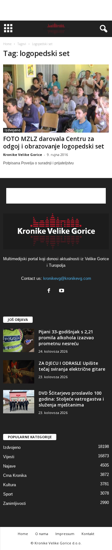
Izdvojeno (13, 130)
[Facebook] (50, 291)
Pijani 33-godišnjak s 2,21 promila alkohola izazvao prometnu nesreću (66, 337)
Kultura (9, 484)
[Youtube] (62, 291)
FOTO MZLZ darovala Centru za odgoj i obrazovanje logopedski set (53, 142)
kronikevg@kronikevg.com (67, 278)
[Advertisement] (56, 10)
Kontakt (88, 533)
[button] (102, 29)
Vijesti (8, 456)
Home (7, 44)
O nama (41, 533)
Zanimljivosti (14, 503)
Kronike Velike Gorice (22, 154)
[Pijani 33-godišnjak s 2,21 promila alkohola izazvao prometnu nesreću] (18, 340)
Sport (8, 494)
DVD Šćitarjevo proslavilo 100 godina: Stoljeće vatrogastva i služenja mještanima (71, 399)
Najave (9, 466)
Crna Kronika (14, 475)
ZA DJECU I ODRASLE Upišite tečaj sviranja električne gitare (72, 366)
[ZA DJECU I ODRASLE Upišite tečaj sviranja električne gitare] (18, 371)
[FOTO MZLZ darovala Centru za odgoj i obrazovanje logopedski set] (56, 98)
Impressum (64, 533)
